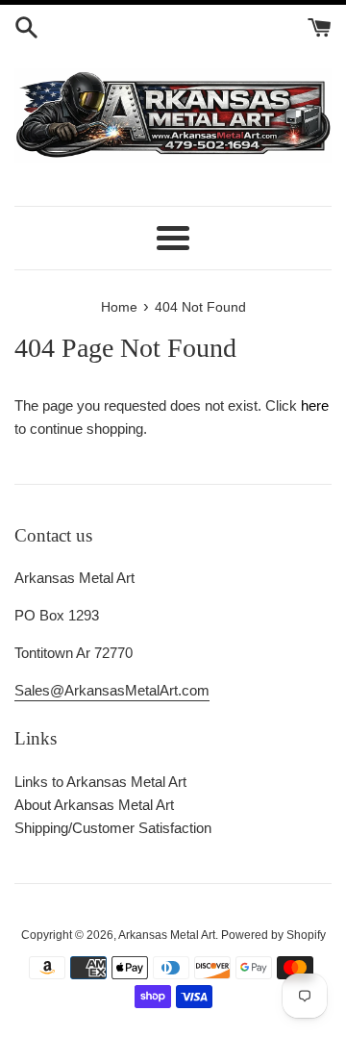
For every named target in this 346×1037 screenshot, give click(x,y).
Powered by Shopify (273, 935)
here (315, 405)
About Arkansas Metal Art (94, 805)
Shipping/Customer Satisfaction (112, 828)
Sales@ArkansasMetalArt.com (112, 690)
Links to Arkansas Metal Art (100, 781)
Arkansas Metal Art (166, 935)
